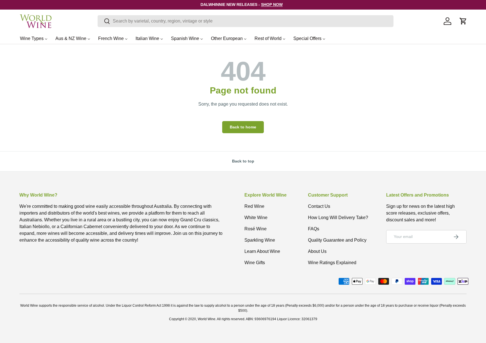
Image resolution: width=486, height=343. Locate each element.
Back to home (243, 127)
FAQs (313, 228)
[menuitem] (33, 38)
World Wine (206, 319)
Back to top (243, 161)
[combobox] (245, 21)
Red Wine (254, 206)
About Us (317, 251)
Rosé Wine (255, 228)
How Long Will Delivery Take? (338, 217)
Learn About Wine (262, 251)
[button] (463, 21)
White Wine (255, 217)
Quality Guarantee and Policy (337, 240)
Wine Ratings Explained (332, 262)
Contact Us (319, 206)
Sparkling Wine (259, 240)
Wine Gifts (254, 262)
